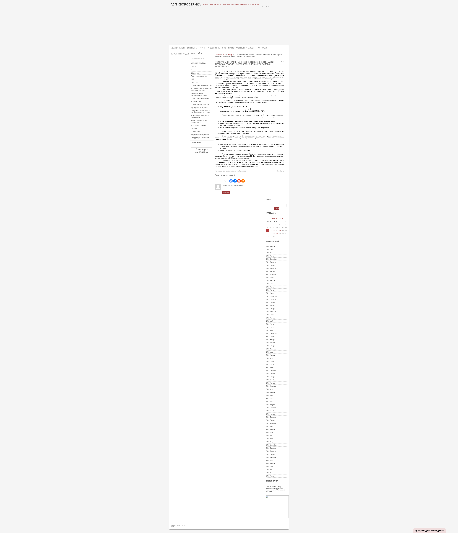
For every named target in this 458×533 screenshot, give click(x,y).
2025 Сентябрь (271, 445)
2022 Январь (270, 309)
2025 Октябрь (271, 448)
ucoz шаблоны (279, 526)
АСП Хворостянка (186, 4)
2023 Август (270, 367)
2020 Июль (270, 256)
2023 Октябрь (271, 374)
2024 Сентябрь (271, 408)
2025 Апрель (270, 429)
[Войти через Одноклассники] (243, 181)
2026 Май (269, 467)
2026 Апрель (270, 463)
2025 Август (270, 442)
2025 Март (269, 426)
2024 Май (269, 395)
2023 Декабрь (271, 380)
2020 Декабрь (271, 268)
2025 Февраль (271, 423)
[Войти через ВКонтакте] (235, 181)
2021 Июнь (270, 287)
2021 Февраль (271, 274)
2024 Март (269, 389)
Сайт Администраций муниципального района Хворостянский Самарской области (275, 489)
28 (267, 236)
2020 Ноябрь (270, 265)
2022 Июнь (270, 324)
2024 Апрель (270, 392)
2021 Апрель (270, 281)
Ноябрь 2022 (276, 218)
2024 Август (270, 405)
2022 (224, 55)
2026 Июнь (270, 470)
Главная (218, 55)
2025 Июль (270, 439)
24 (277, 233)
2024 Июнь (270, 398)
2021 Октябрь (271, 299)
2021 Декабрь (271, 305)
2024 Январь (270, 383)
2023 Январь (270, 346)
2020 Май (269, 250)
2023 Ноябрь (270, 377)
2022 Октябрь (271, 336)
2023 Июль (270, 364)
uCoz (172, 526)
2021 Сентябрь (271, 296)
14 (235, 55)
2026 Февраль (271, 457)
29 (270, 236)
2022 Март (269, 315)
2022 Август (270, 330)
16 (274, 230)
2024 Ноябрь (270, 414)
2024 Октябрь (271, 411)
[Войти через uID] (231, 181)
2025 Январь (270, 420)
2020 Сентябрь (271, 259)
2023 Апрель (270, 355)
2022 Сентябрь (271, 333)
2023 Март (269, 352)
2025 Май (269, 432)
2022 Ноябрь (270, 340)
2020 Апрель (270, 247)
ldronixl (234, 171)
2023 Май (269, 358)
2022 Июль (270, 327)
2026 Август (270, 476)
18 (280, 230)
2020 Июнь (270, 253)
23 (274, 233)
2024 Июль (270, 401)
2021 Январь (270, 271)
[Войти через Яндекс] (239, 181)
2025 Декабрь (271, 451)
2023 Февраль (271, 349)
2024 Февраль (271, 386)
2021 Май (269, 284)
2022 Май (269, 321)
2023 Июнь (270, 361)
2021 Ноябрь (270, 302)
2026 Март (269, 460)
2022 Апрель (270, 318)
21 (267, 233)
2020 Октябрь (271, 262)
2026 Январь (270, 454)
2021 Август (270, 293)
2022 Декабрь (271, 343)
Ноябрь (230, 55)
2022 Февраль (271, 312)
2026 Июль (270, 473)
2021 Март (269, 278)
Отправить (226, 192)
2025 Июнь (270, 436)
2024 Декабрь (271, 417)
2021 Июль (270, 290)
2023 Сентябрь (271, 371)
